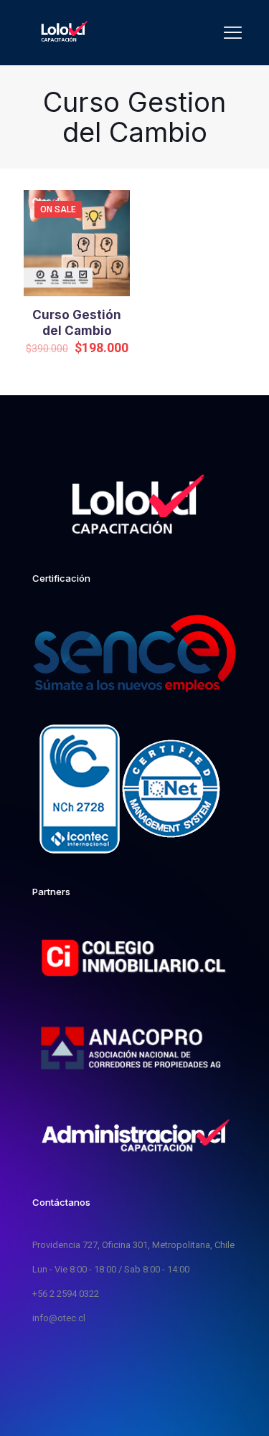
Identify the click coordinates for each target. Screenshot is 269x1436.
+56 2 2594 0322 (65, 1293)
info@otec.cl (58, 1318)
